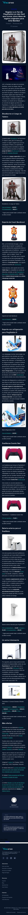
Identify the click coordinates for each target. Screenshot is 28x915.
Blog (3, 882)
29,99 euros (18, 264)
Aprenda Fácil (5, 885)
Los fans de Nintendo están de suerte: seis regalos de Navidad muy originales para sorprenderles (13, 770)
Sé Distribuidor (5, 895)
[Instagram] (7, 858)
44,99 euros (20, 375)
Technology (14, 9)
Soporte (4, 880)
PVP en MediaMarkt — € (10, 628)
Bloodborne (14, 138)
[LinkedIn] (11, 858)
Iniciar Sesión (5, 887)
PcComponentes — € (9, 209)
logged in (7, 841)
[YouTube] (14, 858)
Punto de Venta (5, 866)
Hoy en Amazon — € (9, 207)
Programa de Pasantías (7, 897)
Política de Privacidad (10, 912)
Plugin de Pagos (5, 872)
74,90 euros (21, 479)
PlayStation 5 (20, 272)
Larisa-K (10, 762)
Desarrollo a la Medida (7, 868)
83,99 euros (15, 151)
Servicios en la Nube (6, 870)
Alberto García (6, 791)
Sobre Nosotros (5, 899)
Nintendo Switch (14, 274)
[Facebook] (3, 858)
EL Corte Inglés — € (9, 711)
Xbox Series (5, 274)
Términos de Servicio (21, 912)
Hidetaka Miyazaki (13, 153)
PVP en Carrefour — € (10, 518)
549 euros (16, 668)
